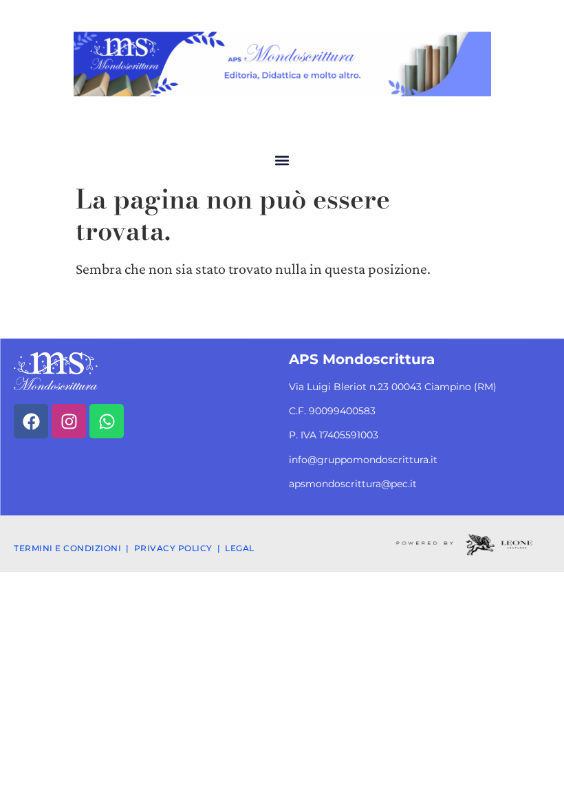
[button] (282, 160)
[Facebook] (31, 421)
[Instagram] (69, 421)
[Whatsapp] (106, 421)
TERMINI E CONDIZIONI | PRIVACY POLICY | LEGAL (134, 548)
